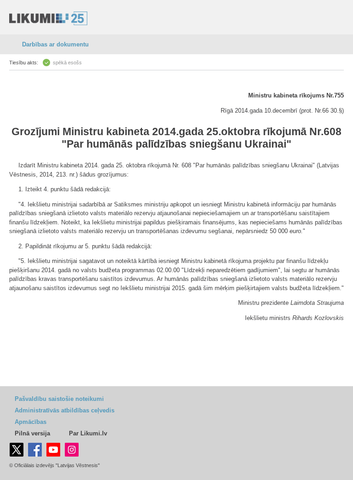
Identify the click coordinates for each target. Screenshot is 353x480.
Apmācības (30, 421)
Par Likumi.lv (88, 433)
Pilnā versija (32, 433)
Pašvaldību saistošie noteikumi (59, 398)
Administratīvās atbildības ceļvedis (64, 410)
